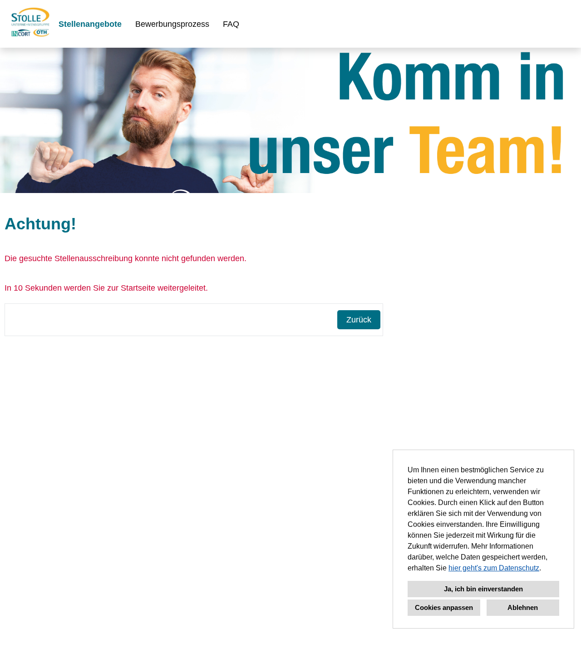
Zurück (358, 319)
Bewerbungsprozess (172, 24)
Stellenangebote (90, 24)
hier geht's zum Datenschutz (493, 568)
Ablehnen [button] (522, 607)
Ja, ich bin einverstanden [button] (483, 589)
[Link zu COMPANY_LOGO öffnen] (30, 24)
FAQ (231, 24)
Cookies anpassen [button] (444, 607)
